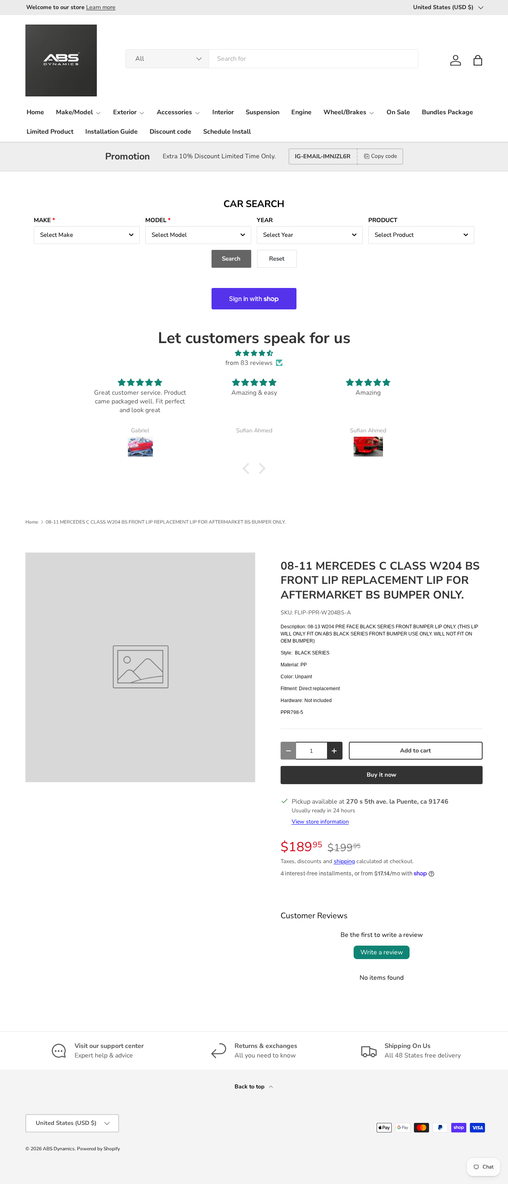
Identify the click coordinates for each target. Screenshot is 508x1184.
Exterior (125, 112)
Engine (301, 112)
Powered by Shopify (98, 1149)
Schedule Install (227, 131)
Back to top (250, 1086)
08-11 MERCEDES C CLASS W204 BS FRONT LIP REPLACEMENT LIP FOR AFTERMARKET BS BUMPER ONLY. (166, 522)
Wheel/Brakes (344, 112)
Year (265, 220)
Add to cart (415, 750)
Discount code (170, 131)
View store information (320, 821)
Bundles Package (447, 112)
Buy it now (381, 775)
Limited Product (50, 131)
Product (382, 220)
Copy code (384, 156)
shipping (344, 861)
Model (155, 220)
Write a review (381, 952)
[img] (254, 353)
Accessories (174, 112)
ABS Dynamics (59, 1149)
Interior (223, 112)
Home (35, 112)
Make (42, 220)
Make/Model (74, 112)
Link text (107, 7)
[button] (478, 60)
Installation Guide (111, 131)
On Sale (398, 112)
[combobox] (272, 59)
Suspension (262, 112)
